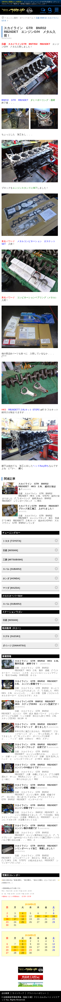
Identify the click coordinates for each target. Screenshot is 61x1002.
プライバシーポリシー (36, 993)
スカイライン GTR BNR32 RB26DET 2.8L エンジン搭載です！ (37, 682)
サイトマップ (18, 993)
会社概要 (5, 993)
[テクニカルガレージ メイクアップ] (30, 972)
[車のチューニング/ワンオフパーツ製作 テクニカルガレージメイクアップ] (20, 10)
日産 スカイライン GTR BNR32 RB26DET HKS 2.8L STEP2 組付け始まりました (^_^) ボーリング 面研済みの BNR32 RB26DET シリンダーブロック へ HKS (31, 497)
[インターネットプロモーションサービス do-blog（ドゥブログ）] (30, 986)
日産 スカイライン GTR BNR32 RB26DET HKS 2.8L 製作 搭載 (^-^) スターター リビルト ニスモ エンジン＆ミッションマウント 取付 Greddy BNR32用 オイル (30, 671)
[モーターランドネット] (30, 979)
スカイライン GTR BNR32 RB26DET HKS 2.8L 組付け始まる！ (37, 486)
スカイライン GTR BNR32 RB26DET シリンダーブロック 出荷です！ (37, 745)
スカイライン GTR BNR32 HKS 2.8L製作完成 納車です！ (37, 662)
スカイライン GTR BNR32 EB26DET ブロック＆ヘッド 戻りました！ (37, 725)
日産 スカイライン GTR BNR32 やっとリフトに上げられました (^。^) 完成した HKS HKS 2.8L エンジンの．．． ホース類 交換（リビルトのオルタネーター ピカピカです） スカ (31, 692)
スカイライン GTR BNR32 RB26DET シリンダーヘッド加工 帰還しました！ (37, 847)
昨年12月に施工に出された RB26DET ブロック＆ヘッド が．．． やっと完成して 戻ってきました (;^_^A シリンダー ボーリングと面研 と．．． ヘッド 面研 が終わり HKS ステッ (30, 735)
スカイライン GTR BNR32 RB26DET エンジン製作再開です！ (37, 826)
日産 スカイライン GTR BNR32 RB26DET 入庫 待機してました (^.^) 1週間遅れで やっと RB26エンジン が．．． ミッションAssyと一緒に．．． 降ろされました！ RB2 (30, 775)
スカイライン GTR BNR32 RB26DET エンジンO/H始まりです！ (37, 766)
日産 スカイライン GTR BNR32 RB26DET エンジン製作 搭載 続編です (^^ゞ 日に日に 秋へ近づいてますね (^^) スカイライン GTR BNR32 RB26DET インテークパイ (30, 796)
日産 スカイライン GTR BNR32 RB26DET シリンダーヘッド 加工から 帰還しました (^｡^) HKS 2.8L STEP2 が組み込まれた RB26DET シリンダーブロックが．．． (30, 859)
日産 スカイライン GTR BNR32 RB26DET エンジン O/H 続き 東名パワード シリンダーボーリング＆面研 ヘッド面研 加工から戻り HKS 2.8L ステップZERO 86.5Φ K (30, 715)
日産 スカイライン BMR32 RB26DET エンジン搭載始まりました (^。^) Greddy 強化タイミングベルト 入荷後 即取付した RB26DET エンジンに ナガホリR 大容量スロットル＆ (30, 816)
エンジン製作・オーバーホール (19, 18)
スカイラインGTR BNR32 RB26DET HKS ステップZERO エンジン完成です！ (37, 702)
